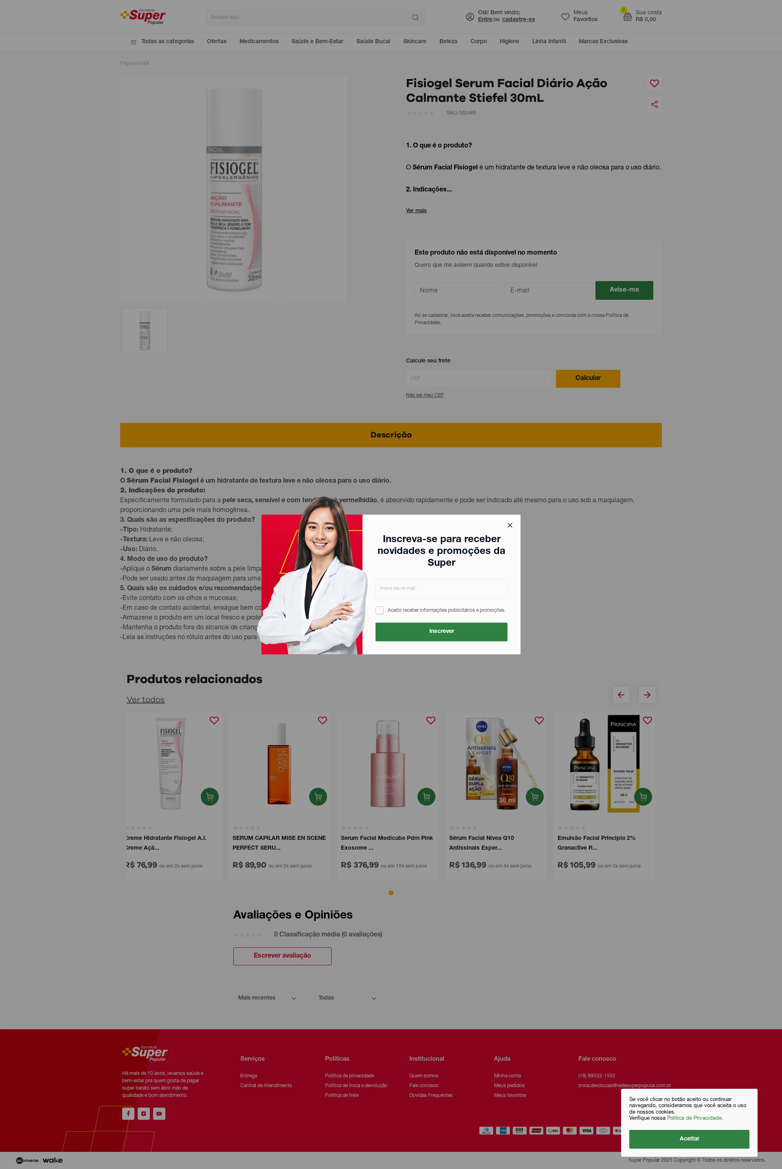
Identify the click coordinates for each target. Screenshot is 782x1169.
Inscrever (441, 632)
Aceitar (689, 1139)
